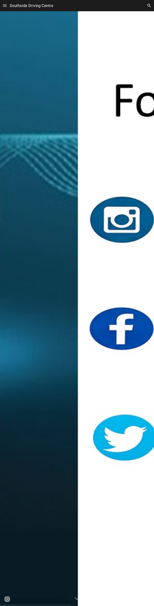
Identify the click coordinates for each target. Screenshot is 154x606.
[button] (5, 5)
